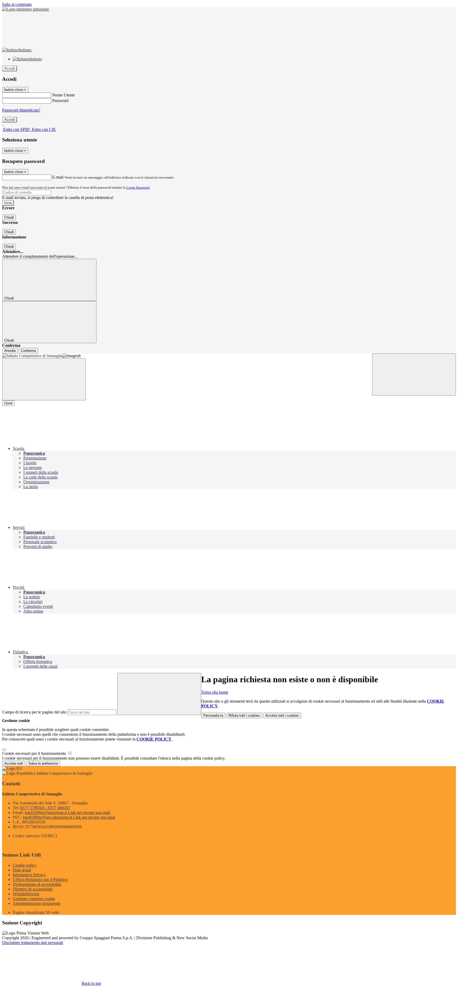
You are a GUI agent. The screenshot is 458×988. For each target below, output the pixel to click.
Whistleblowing (26, 894)
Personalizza (213, 715)
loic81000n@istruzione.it (67, 812)
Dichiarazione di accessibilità (37, 884)
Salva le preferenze (43, 763)
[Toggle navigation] (44, 379)
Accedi (9, 68)
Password (60, 100)
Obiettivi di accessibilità (32, 889)
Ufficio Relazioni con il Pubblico (40, 879)
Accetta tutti (282, 715)
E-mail (57, 177)
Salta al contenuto (17, 4)
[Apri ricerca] (414, 374)
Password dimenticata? (21, 110)
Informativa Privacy (29, 874)
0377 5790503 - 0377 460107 (45, 807)
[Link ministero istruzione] (25, 9)
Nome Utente (63, 95)
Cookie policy (24, 865)
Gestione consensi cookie (34, 898)
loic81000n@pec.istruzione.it (69, 817)
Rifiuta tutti (244, 715)
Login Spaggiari (138, 187)
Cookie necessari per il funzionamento (34, 753)
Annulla (10, 351)
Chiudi (9, 217)
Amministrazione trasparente (36, 903)
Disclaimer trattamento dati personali (32, 942)
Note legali (22, 870)
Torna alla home (214, 692)
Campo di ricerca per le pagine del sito (34, 712)
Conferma (28, 351)
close (8, 403)
